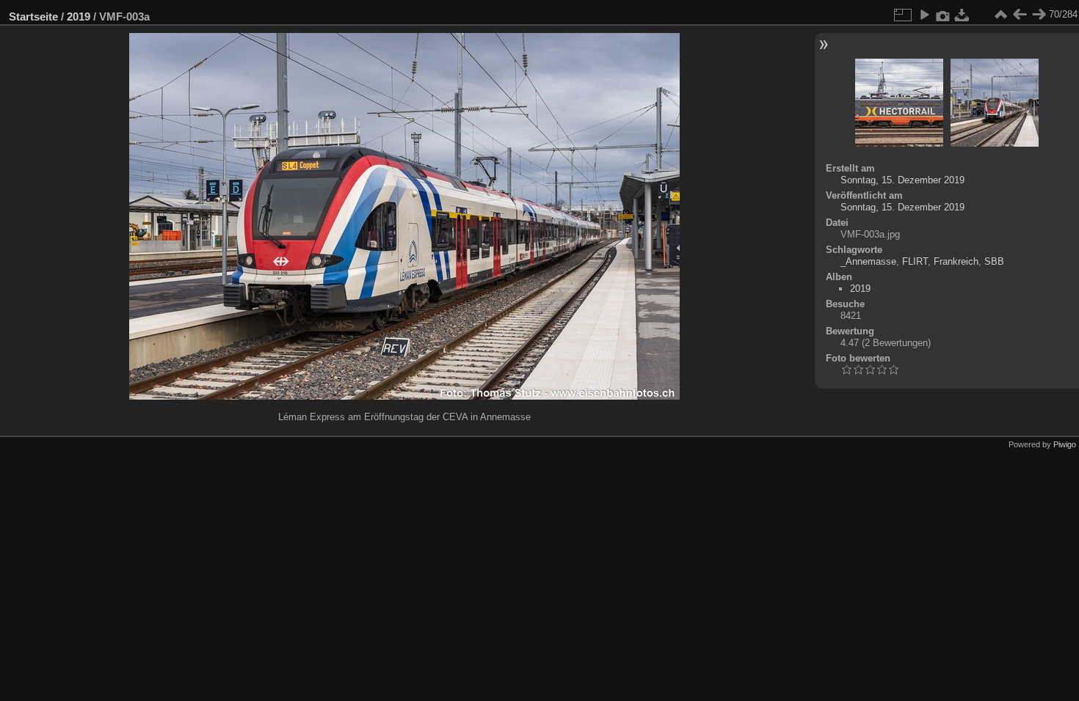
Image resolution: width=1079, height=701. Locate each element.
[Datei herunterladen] (962, 14)
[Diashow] (924, 14)
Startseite (33, 16)
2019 (78, 16)
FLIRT (915, 261)
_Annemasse (868, 261)
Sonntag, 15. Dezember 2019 (902, 180)
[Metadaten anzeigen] (943, 14)
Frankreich (956, 261)
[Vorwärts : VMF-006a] (1038, 14)
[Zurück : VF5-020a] (1019, 14)
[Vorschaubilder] (1000, 14)
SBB (994, 261)
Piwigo (1064, 444)
